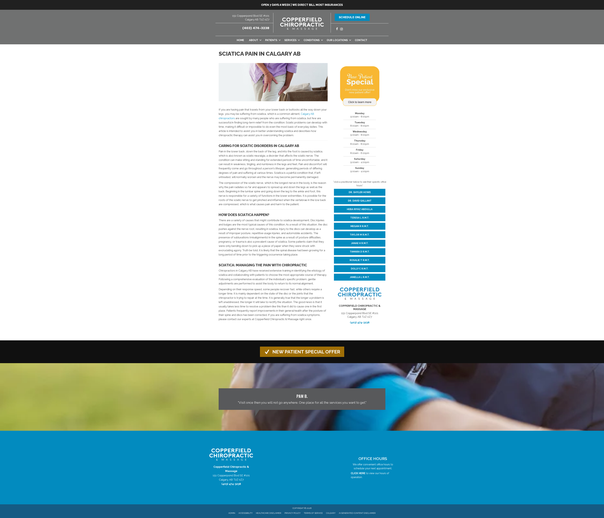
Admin (231, 513)
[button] (260, 40)
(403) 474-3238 (255, 28)
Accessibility (245, 513)
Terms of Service (313, 513)
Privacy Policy (293, 513)
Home (240, 40)
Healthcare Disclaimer (268, 513)
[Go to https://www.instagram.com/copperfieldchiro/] (341, 29)
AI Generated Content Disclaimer (357, 513)
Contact (361, 40)
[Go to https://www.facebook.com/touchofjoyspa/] (337, 29)
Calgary (331, 513)
